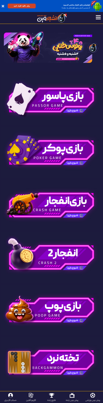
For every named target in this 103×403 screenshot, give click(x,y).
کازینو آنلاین (31, 400)
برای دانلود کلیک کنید (22, 5)
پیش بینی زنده (72, 400)
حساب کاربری (10, 400)
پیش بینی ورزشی (92, 400)
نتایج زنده (51, 400)
